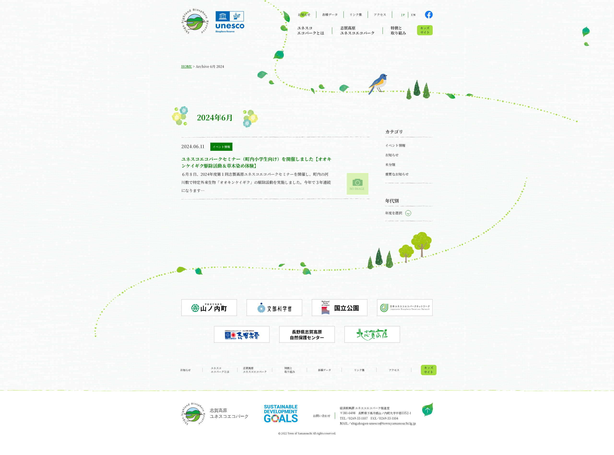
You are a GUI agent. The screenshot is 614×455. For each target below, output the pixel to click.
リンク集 (355, 14)
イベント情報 (221, 147)
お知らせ (304, 14)
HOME (186, 66)
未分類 (390, 164)
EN (413, 15)
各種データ (330, 14)
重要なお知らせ (397, 174)
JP (403, 15)
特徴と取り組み (398, 31)
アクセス (380, 14)
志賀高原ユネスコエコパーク (357, 31)
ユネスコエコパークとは (310, 31)
